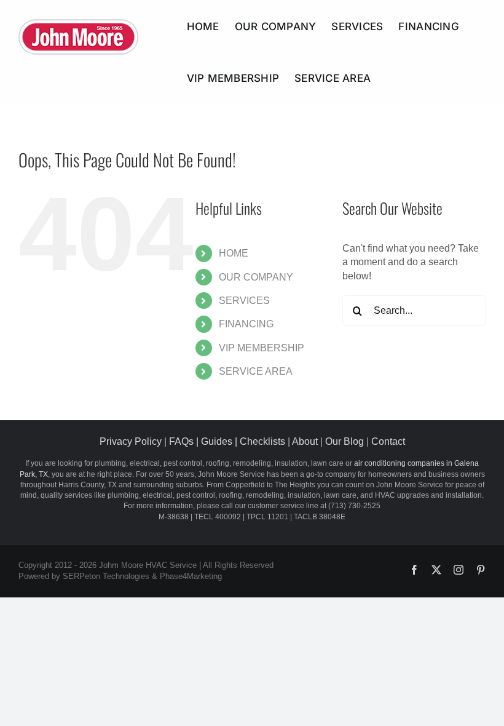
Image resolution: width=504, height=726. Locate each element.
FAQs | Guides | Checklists (227, 441)
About (305, 441)
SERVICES (244, 300)
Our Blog (344, 441)
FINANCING (246, 324)
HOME (233, 253)
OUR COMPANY (256, 277)
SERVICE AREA (256, 371)
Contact (388, 441)
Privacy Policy (131, 441)
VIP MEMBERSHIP (261, 348)
